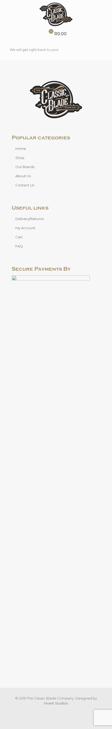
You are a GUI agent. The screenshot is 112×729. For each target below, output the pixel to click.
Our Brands (24, 167)
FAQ (19, 246)
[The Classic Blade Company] (56, 14)
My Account (25, 228)
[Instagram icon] (59, 710)
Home (20, 148)
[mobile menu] (105, 10)
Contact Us (24, 185)
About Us (23, 176)
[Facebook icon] (53, 710)
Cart (19, 237)
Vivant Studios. (56, 703)
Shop (19, 158)
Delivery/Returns (29, 219)
